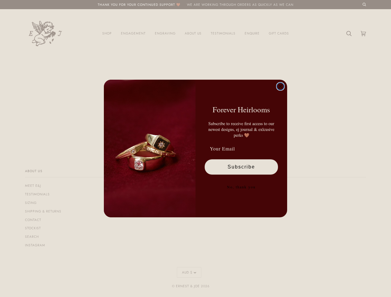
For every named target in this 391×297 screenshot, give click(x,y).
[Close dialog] (280, 86)
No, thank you (241, 186)
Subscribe (241, 166)
